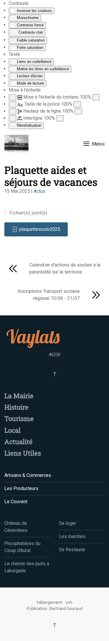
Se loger (67, 523)
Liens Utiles (22, 453)
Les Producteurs (21, 488)
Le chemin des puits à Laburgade (26, 567)
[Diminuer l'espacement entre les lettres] (12, 118)
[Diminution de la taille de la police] (12, 104)
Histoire (16, 407)
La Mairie (18, 395)
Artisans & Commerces (27, 475)
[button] (94, 143)
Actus (39, 191)
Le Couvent (15, 501)
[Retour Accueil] (16, 143)
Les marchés (72, 536)
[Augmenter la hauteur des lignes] (78, 111)
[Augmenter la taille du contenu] (96, 97)
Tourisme (19, 418)
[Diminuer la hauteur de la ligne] (12, 111)
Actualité (18, 441)
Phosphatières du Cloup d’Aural (22, 547)
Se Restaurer (72, 549)
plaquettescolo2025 (39, 229)
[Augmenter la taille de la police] (77, 104)
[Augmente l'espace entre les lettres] (60, 118)
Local (12, 430)
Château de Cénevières (16, 526)
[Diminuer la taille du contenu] (12, 97)
